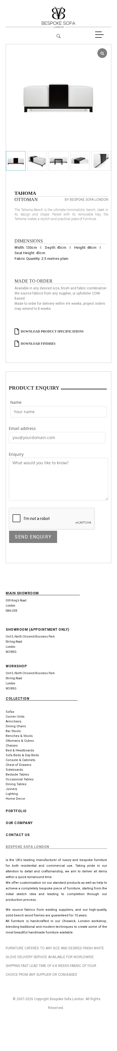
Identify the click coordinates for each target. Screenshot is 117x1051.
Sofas (10, 712)
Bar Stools (13, 731)
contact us (18, 835)
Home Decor (15, 799)
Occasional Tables (20, 779)
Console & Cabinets (20, 760)
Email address (22, 428)
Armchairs (13, 721)
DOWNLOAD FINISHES (38, 343)
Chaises (12, 745)
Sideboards (14, 770)
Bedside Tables (17, 774)
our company (19, 823)
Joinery (11, 789)
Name (16, 402)
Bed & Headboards (20, 750)
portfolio (16, 811)
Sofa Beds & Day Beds (22, 755)
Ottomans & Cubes (20, 741)
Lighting (12, 794)
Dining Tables (16, 784)
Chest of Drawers (18, 765)
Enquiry (16, 454)
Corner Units (15, 716)
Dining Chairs (16, 726)
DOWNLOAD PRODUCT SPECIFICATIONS (52, 331)
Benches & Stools (19, 736)
